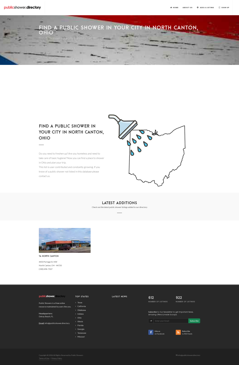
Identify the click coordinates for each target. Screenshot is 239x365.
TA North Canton (49, 256)
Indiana (80, 314)
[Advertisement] (119, 93)
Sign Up (225, 7)
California (81, 306)
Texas (79, 302)
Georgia (80, 329)
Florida (80, 325)
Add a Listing (206, 7)
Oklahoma (81, 310)
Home (177, 32)
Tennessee (81, 333)
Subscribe (194, 321)
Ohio (184, 32)
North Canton (194, 32)
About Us (187, 7)
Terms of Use (44, 358)
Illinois (80, 321)
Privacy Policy (56, 358)
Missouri (81, 337)
